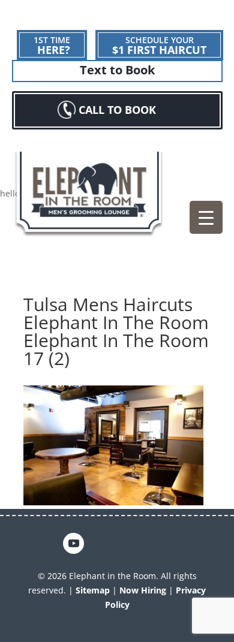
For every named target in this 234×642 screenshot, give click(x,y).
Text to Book (117, 70)
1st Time (52, 45)
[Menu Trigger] (206, 217)
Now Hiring (142, 590)
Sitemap (93, 590)
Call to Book (117, 110)
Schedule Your (159, 45)
